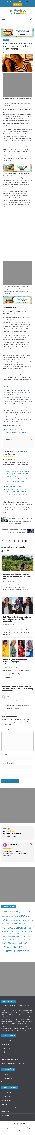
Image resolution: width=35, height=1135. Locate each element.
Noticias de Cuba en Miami (24, 931)
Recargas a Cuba (6, 1044)
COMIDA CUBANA (12, 911)
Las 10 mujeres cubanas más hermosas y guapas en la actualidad (15, 662)
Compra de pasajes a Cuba (22, 497)
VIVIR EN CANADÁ (15, 943)
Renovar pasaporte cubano (9, 1059)
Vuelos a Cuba (5, 1111)
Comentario (6, 730)
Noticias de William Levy (10, 934)
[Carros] (17, 165)
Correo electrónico (8, 763)
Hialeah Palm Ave (6, 1078)
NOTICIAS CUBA (14, 927)
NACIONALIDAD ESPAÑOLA (14, 924)
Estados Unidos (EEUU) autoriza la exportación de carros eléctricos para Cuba (21, 521)
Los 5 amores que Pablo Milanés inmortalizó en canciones (14, 531)
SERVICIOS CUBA (17, 936)
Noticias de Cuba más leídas (15, 429)
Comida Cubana (6, 1100)
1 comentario (28, 52)
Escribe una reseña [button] (11, 837)
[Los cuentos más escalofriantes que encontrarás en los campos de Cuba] (17, 556)
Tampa (3, 1082)
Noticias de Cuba (21, 451)
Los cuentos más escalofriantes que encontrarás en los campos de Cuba (17, 576)
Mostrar (19, 307)
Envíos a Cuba (5, 1048)
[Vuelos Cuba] (17, 29)
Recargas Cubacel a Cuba (14, 487)
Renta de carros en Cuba (9, 1056)
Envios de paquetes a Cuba (9, 1108)
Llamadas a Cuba (6, 1041)
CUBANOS (6, 39)
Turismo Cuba (5, 1096)
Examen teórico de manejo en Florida (12, 1063)
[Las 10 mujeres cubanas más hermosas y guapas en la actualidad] (17, 641)
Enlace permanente (28, 701)
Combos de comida (12, 481)
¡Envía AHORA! (17, 4)
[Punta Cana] (17, 298)
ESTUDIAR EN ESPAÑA (15, 921)
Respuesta (10, 712)
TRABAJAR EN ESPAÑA (13, 940)
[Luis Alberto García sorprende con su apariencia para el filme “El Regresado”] (17, 599)
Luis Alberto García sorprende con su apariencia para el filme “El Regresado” (17, 619)
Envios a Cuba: (11, 471)
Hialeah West (5, 1074)
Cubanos (4, 1104)
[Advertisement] (17, 85)
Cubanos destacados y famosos (16, 432)
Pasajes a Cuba (6, 1052)
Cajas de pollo (23, 479)
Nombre (4, 754)
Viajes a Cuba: (10, 489)
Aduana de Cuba (6, 1115)
